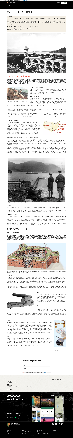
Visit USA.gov (33, 435)
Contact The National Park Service (28, 431)
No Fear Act (39, 430)
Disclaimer (39, 431)
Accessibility (9, 430)
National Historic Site (15, 5)
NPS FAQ (24, 433)
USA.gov (54, 430)
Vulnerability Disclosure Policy (43, 433)
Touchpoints (45, 372)
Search (58, 2)
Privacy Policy (9, 431)
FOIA (8, 433)
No (25, 368)
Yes (25, 365)
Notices (23, 430)
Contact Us (9, 389)
